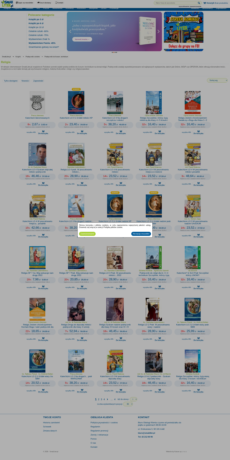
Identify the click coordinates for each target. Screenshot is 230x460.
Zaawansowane (87, 234)
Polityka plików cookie (112, 227)
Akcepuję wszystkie (141, 234)
